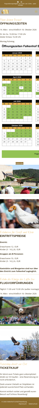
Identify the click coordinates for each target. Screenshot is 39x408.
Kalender (19, 163)
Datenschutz (33, 404)
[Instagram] (21, 2)
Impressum (23, 404)
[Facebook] (18, 2)
